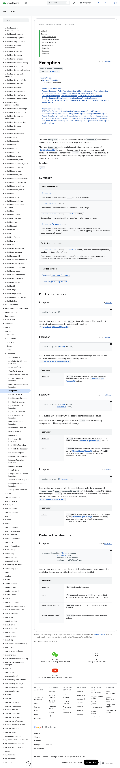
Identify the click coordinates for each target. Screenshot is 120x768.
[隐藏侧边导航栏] (28, 763)
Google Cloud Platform (43, 744)
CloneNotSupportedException (53, 98)
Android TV (67, 713)
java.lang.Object (45, 78)
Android (37, 694)
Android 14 (81, 703)
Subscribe (91, 762)
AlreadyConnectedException (72, 116)
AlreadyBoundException (51, 116)
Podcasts (37, 718)
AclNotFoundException (67, 91)
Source (37, 707)
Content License (99, 635)
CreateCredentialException (80, 100)
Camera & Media (52, 707)
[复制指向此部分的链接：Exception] (52, 302)
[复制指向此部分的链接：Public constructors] (68, 294)
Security (37, 703)
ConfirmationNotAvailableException (55, 100)
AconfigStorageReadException (73, 114)
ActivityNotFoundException (96, 114)
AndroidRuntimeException (52, 118)
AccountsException (49, 91)
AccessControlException (90, 111)
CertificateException (69, 96)
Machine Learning (52, 696)
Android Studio (104, 3)
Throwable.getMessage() (90, 440)
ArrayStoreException (77, 121)
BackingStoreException (87, 93)
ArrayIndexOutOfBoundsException (55, 121)
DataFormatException (100, 100)
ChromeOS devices (67, 702)
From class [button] (56, 275)
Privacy (51, 712)
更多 (26, 3)
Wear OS (66, 698)
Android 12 (81, 710)
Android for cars (67, 708)
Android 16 (81, 695)
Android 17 (81, 691)
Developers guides (95, 703)
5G (50, 716)
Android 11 (81, 714)
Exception (46, 193)
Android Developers (46, 25)
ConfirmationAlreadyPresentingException (82, 98)
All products (39, 748)
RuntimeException (48, 150)
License (45, 757)
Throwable (53, 71)
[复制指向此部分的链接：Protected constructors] (73, 535)
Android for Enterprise (38, 699)
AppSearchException (68, 93)
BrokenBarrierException (51, 96)
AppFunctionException (51, 93)
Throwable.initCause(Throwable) (55, 327)
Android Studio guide (97, 697)
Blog (36, 714)
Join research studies (111, 711)
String (55, 203)
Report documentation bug (111, 699)
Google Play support (110, 706)
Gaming (52, 691)
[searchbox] (16, 20)
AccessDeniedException (51, 114)
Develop (58, 25)
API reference (10, 12)
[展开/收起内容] (49, 31)
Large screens (68, 694)
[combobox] (58, 3)
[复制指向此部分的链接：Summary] (54, 178)
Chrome (37, 737)
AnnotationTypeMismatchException (76, 118)
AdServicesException (85, 91)
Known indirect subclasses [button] (76, 116)
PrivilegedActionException (52, 499)
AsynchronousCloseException (97, 121)
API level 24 (108, 544)
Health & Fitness (52, 702)
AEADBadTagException (51, 111)
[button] (15, 29)
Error (42, 168)
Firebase (37, 741)
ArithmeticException (99, 118)
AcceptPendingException (70, 111)
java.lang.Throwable (50, 80)
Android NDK (96, 717)
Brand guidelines (56, 757)
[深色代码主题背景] (110, 309)
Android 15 (81, 699)
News (36, 711)
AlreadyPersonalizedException (96, 116)
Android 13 (81, 706)
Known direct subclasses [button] (75, 96)
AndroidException (101, 91)
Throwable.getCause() (82, 451)
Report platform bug (110, 692)
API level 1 (108, 61)
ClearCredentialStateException (90, 96)
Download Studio (95, 712)
